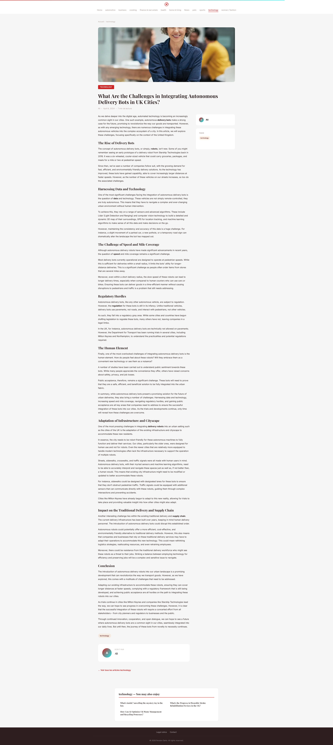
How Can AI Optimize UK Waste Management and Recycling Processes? (140, 713)
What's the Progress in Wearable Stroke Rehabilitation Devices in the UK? (188, 704)
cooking (133, 10)
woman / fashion (228, 10)
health (163, 10)
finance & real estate (149, 10)
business (122, 10)
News (186, 10)
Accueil (101, 22)
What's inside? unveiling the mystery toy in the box (141, 704)
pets (194, 10)
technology (213, 10)
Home (99, 10)
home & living (175, 10)
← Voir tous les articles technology (114, 670)
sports (202, 10)
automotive (110, 10)
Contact (173, 732)
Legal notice (161, 732)
